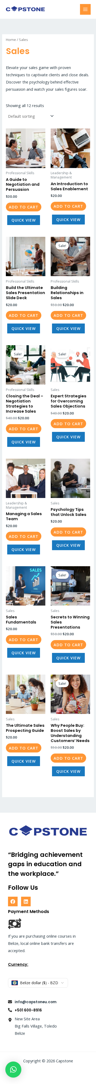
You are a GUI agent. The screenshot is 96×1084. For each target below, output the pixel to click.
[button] (13, 1070)
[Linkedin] (26, 901)
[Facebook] (13, 901)
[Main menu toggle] (85, 9)
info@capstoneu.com (36, 1002)
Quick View (23, 220)
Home (11, 39)
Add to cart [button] (23, 207)
